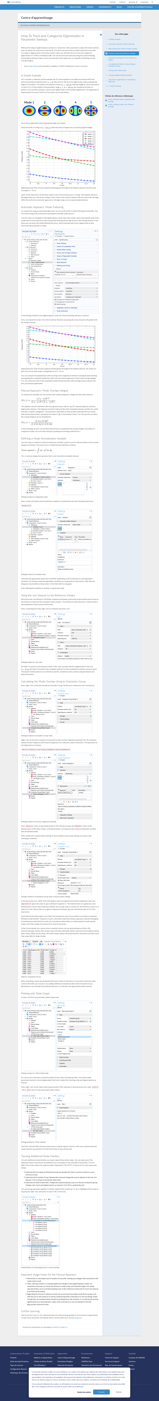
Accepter (101, 1392)
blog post (35, 1315)
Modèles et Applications (43, 1358)
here (72, 213)
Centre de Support (112, 1358)
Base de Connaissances (113, 1365)
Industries (75, 7)
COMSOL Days (86, 1361)
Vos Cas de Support (112, 1361)
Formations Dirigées (65, 1361)
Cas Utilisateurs (40, 1365)
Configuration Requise (18, 1369)
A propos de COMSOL (137, 1358)
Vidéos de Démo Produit (43, 1361)
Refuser (119, 1392)
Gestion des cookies (84, 1392)
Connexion (144, 2)
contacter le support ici (59, 1327)
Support (113, 2)
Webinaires (85, 1358)
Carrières (132, 1361)
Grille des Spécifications (19, 1361)
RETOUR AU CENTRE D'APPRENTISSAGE (35, 25)
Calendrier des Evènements (91, 1365)
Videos (90, 7)
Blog (119, 7)
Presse (131, 1365)
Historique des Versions (19, 1373)
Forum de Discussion (65, 1365)
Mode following (34, 66)
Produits (59, 7)
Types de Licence (16, 1365)
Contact (122, 2)
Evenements (105, 7)
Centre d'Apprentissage (140, 7)
